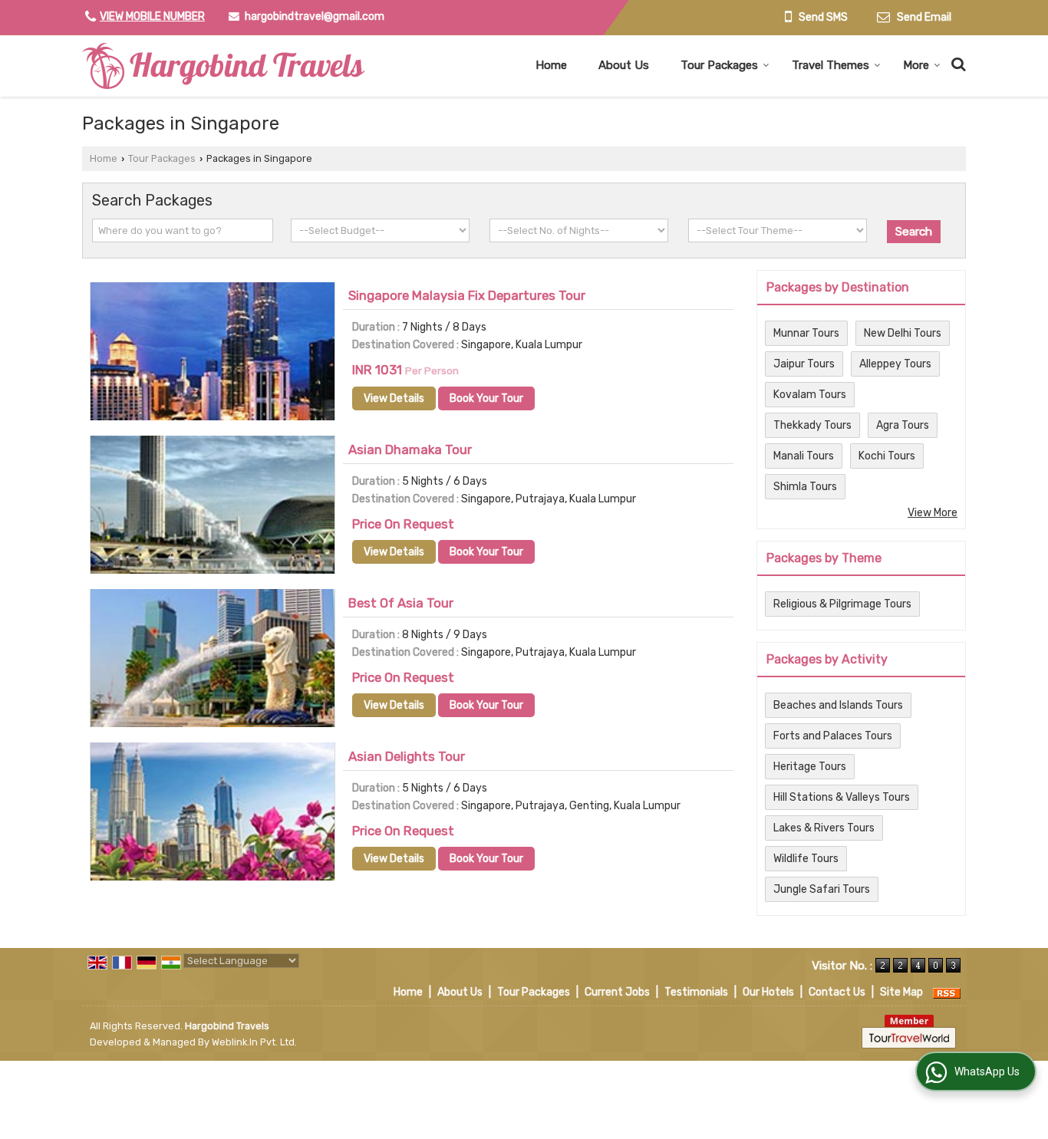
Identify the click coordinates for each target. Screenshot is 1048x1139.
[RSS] (947, 992)
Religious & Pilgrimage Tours (842, 604)
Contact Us (837, 992)
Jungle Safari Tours (821, 889)
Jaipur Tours (804, 363)
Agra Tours (902, 425)
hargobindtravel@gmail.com (314, 16)
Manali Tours (803, 456)
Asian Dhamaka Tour (410, 449)
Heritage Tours (809, 766)
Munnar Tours (806, 333)
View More (932, 512)
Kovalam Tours (809, 394)
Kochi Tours (887, 456)
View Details (394, 398)
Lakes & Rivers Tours (824, 827)
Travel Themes (830, 65)
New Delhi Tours (902, 333)
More (916, 65)
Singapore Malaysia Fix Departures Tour (466, 295)
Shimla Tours (805, 486)
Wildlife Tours (806, 858)
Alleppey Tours (895, 363)
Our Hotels (768, 992)
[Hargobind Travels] (223, 66)
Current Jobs (617, 992)
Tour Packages (719, 65)
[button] (152, 16)
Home (551, 65)
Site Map (901, 992)
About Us (623, 65)
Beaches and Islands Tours (838, 705)
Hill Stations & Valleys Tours (841, 797)
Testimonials (696, 992)
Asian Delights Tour (406, 756)
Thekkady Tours (812, 425)
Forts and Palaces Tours (832, 735)
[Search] (956, 62)
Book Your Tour (486, 398)
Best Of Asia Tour (400, 603)
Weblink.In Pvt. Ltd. (254, 1042)
